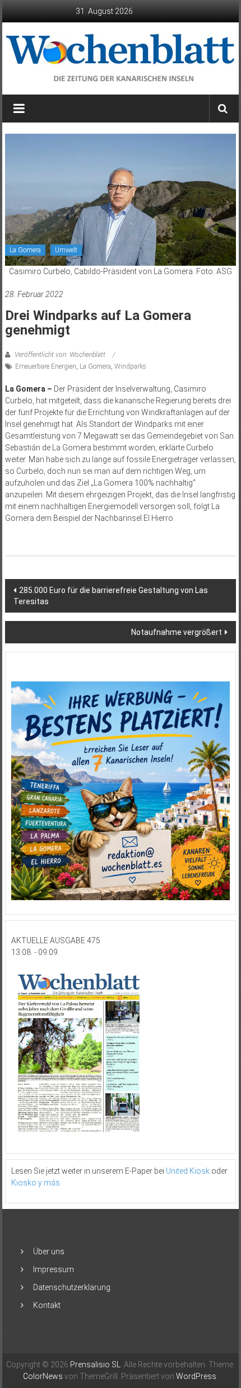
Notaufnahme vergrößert (176, 632)
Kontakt (47, 1305)
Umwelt (66, 250)
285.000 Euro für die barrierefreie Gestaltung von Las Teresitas (110, 596)
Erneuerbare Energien (45, 366)
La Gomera (25, 250)
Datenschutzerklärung (71, 1287)
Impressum (53, 1269)
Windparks (130, 366)
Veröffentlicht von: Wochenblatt (60, 355)
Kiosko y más (35, 1182)
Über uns (48, 1251)
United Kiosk (188, 1170)
